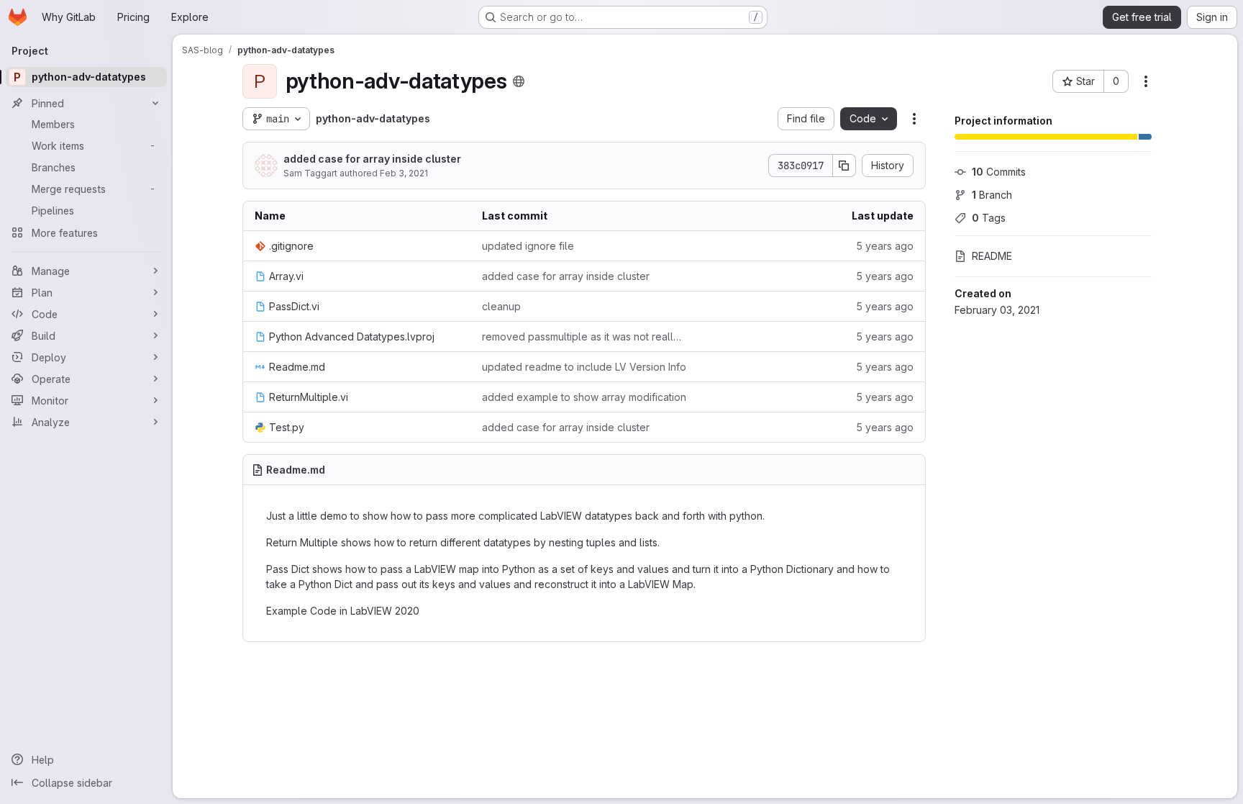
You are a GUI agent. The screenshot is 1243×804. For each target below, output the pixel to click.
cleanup (501, 306)
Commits (999, 172)
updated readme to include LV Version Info (584, 367)
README (992, 256)
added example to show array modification (584, 397)
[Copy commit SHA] (844, 165)
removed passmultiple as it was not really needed (584, 336)
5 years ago (885, 246)
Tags (989, 218)
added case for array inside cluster (372, 159)
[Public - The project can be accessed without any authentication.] (518, 81)
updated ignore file (528, 246)
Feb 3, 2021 (404, 173)
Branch (992, 195)
